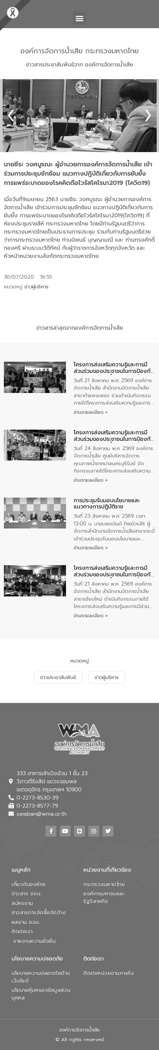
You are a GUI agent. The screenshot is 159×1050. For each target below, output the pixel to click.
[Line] (79, 831)
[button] (79, 18)
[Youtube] (65, 831)
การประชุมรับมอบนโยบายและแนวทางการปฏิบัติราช (107, 504)
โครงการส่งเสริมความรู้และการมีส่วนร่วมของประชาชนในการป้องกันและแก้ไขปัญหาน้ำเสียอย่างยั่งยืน (114, 368)
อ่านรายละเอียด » (91, 412)
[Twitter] (108, 831)
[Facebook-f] (51, 831)
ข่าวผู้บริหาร (36, 286)
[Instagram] (93, 831)
